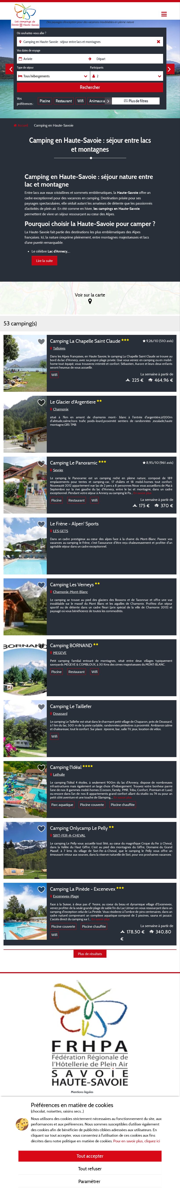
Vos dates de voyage (28, 50)
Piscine (45, 100)
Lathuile (59, 774)
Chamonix (60, 409)
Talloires (59, 348)
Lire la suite (44, 260)
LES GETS (60, 531)
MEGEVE (60, 652)
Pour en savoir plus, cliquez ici (136, 1141)
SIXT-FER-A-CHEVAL (69, 835)
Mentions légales (82, 1092)
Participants (96, 67)
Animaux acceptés (102, 100)
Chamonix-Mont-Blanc (70, 592)
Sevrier (58, 470)
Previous (10, 69)
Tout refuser (90, 1168)
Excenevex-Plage (66, 896)
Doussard (60, 713)
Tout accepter (90, 1156)
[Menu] (163, 14)
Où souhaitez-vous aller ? (31, 33)
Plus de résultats (90, 954)
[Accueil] (25, 12)
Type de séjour (25, 67)
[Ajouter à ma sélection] (41, 342)
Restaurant (64, 100)
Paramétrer (89, 1181)
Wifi (80, 100)
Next (169, 69)
